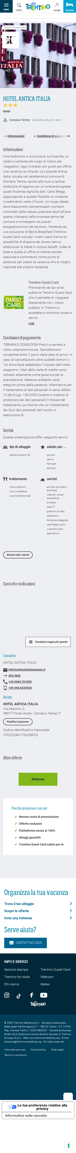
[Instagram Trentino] (6, 995)
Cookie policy (38, 1049)
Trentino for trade (17, 977)
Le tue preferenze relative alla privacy (42, 1107)
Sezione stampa (16, 969)
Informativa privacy (15, 1049)
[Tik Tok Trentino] (19, 995)
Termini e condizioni (15, 1055)
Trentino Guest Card (55, 969)
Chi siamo (11, 984)
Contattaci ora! (29, 943)
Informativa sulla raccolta (26, 1115)
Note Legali (57, 1049)
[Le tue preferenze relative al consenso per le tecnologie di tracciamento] (69, 1146)
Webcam (47, 977)
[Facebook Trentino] (31, 995)
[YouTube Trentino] (43, 995)
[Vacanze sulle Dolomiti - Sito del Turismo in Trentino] (38, 6)
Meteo (45, 984)
